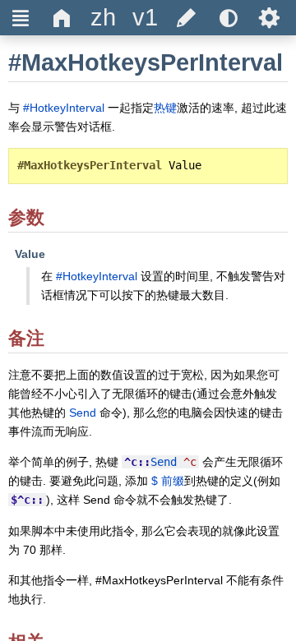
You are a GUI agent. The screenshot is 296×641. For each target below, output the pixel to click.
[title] (103, 17)
